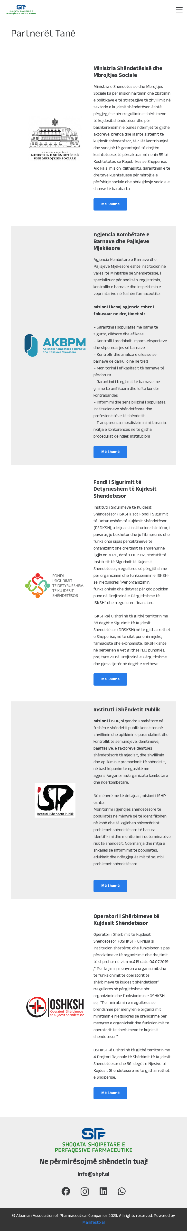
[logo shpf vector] (21, 9)
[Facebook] (65, 1191)
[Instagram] (85, 1192)
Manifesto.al (93, 1222)
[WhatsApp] (122, 1191)
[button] (179, 9)
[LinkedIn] (103, 1191)
